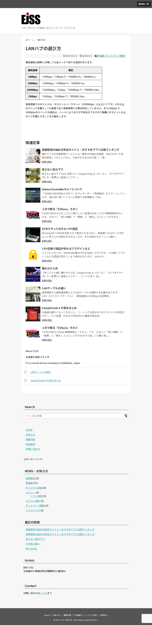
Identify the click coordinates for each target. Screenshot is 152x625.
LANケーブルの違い (54, 288)
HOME (29, 430)
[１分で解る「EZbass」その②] (33, 333)
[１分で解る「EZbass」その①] (33, 215)
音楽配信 (30, 478)
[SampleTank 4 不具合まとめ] (33, 313)
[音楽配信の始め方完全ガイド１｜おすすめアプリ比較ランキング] (33, 155)
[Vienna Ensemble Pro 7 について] (33, 195)
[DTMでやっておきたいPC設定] (33, 234)
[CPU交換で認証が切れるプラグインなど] (33, 254)
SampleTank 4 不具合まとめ (59, 308)
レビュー (30, 492)
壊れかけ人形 (50, 268)
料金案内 (30, 444)
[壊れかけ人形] (33, 274)
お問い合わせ (33, 449)
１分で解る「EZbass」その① (60, 209)
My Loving (31, 548)
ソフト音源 (36, 496)
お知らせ (30, 434)
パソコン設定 (33, 501)
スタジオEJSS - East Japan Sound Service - (79, 619)
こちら (43, 593)
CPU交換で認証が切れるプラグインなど (66, 248)
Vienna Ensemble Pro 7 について (62, 189)
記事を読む (47, 161)
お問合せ (104, 615)
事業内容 (30, 439)
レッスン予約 (91, 615)
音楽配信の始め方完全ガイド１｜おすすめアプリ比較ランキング (80, 149)
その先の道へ (33, 543)
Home (47, 615)
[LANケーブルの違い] (33, 294)
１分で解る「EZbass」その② (60, 328)
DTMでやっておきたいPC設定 (60, 229)
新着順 (100, 56)
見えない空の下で (52, 169)
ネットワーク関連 (115, 56)
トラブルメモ (33, 510)
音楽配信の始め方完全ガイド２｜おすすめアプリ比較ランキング (60, 529)
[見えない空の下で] (33, 175)
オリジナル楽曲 (34, 487)
